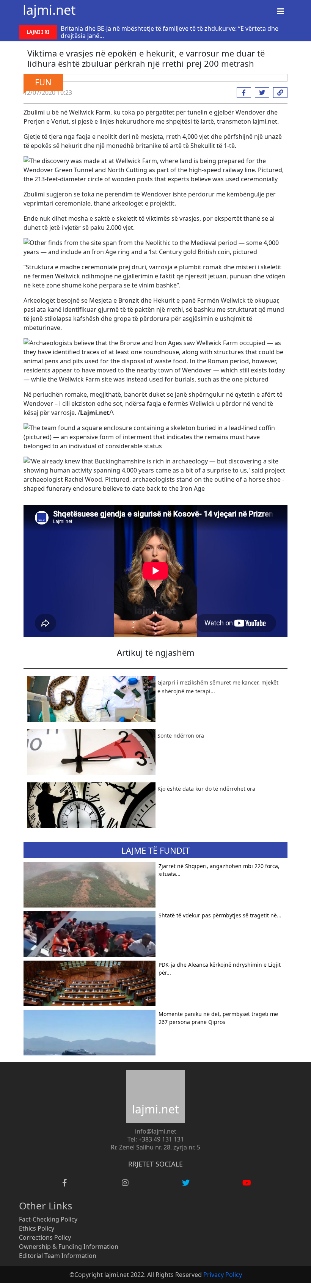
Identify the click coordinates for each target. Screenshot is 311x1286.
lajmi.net (49, 10)
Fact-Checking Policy (48, 1219)
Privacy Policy (222, 1274)
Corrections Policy (45, 1237)
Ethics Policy (36, 1228)
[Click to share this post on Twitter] (260, 92)
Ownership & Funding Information (68, 1246)
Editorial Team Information (57, 1255)
